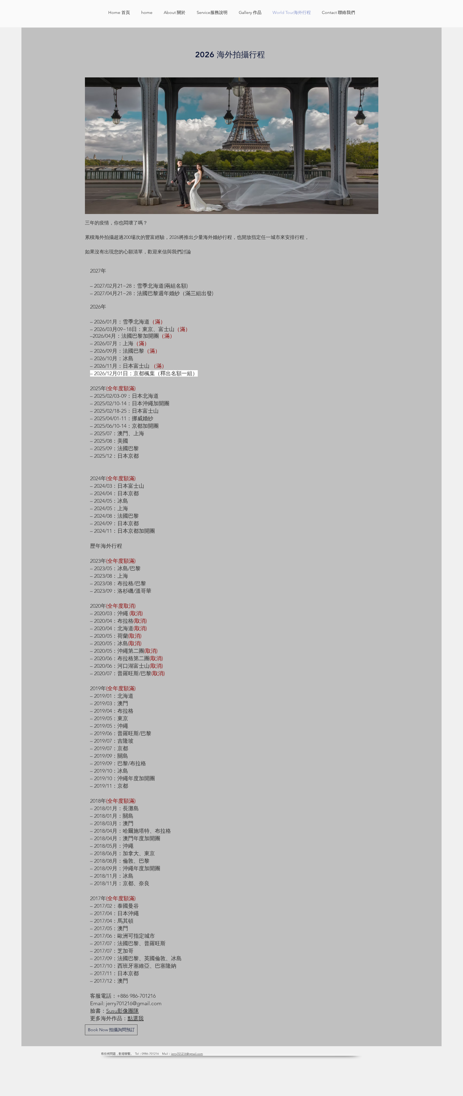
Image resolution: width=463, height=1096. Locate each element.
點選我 (136, 1018)
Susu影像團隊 (122, 1011)
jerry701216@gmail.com (134, 1003)
